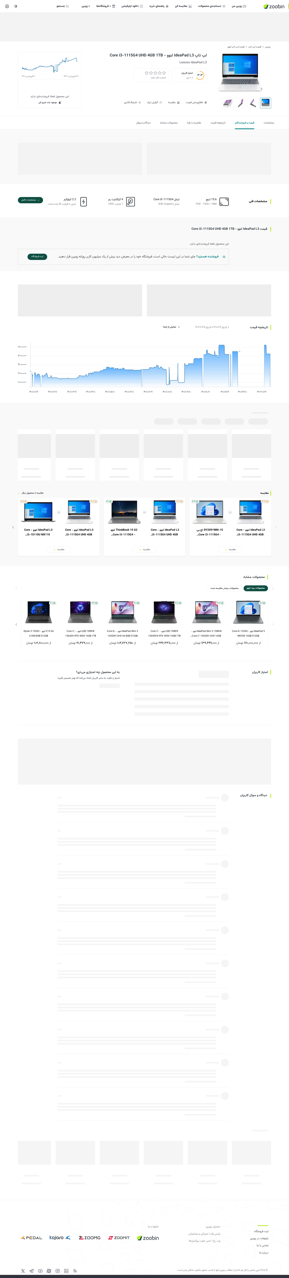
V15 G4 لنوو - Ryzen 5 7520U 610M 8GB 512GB (39, 633)
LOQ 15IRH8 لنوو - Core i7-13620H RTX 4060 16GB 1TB (80, 633)
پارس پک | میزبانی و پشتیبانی (204, 1233)
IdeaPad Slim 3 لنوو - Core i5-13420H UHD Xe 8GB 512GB (122, 633)
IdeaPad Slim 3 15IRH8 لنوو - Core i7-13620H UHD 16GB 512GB (206, 633)
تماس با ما (262, 1245)
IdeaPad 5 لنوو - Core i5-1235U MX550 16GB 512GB (248, 633)
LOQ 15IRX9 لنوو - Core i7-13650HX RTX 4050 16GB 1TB (164, 633)
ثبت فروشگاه (261, 1231)
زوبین (267, 47)
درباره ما (263, 1252)
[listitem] (230, 527)
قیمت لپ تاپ (254, 47)
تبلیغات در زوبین (259, 1238)
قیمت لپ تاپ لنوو (236, 47)
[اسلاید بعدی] (13, 527)
